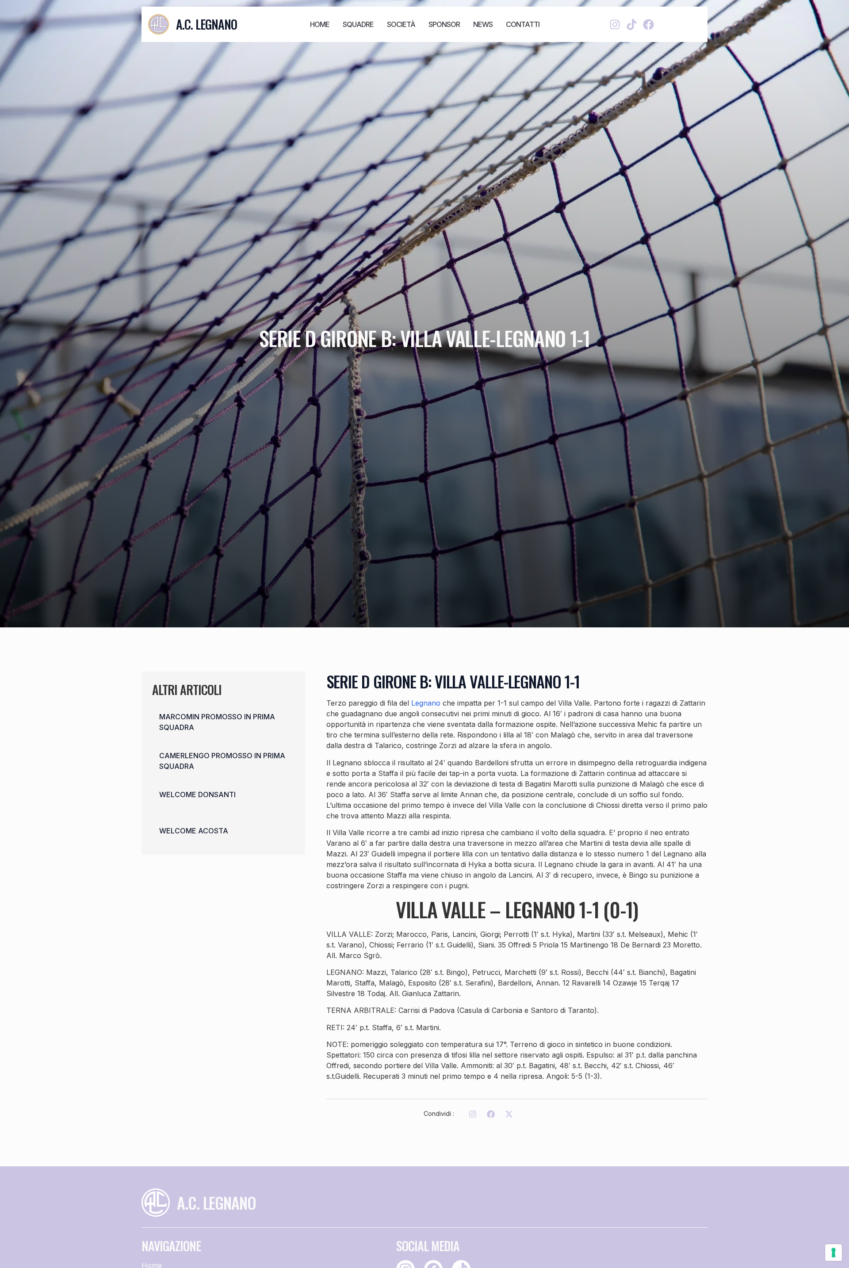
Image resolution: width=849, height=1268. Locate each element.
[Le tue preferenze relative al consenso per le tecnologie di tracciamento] (833, 1252)
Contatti (522, 24)
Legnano (425, 703)
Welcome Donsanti (197, 794)
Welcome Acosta (193, 830)
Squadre (358, 24)
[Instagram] (615, 24)
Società (401, 24)
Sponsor (444, 24)
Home (319, 24)
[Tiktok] (631, 24)
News (483, 24)
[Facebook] (648, 24)
